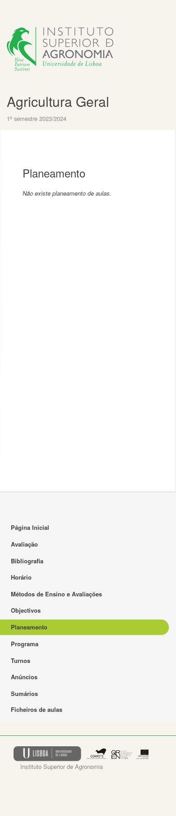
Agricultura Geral (58, 101)
